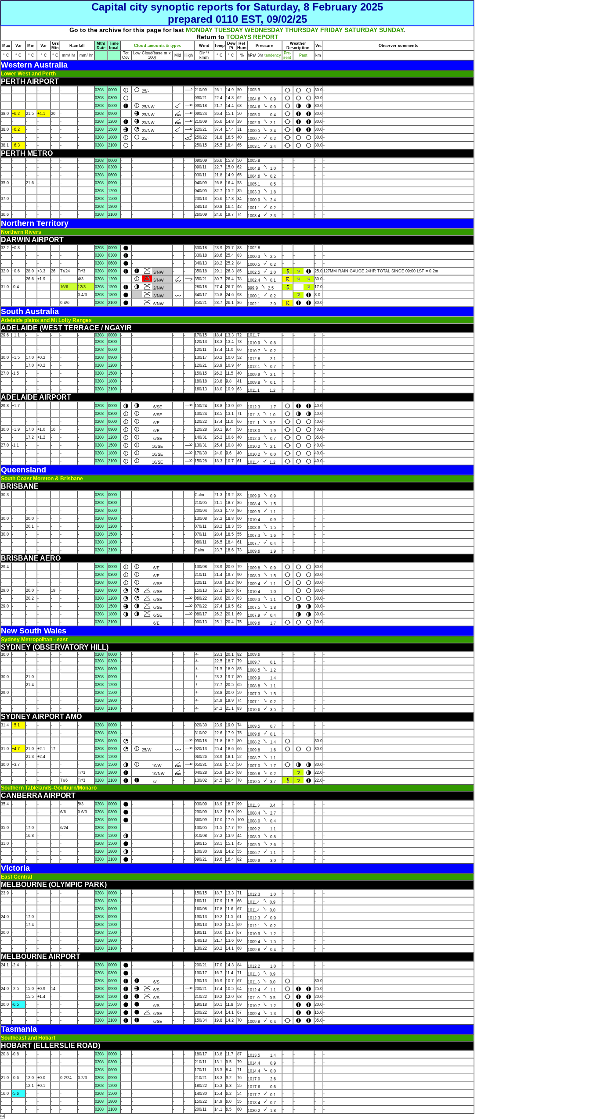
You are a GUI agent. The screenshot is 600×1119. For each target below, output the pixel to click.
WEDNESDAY (264, 29)
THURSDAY (301, 29)
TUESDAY (228, 29)
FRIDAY (331, 29)
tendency (272, 55)
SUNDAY (391, 29)
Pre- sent (287, 55)
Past (303, 55)
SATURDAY (360, 29)
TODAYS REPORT (252, 36)
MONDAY (199, 29)
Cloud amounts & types (157, 45)
